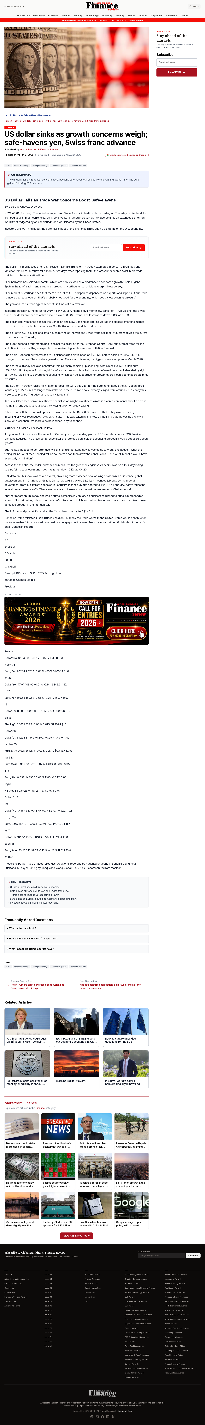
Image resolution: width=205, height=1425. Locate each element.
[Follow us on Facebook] (102, 1416)
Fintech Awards (131, 1328)
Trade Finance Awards (174, 1310)
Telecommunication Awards (177, 1301)
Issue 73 (48, 1328)
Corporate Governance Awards (138, 1315)
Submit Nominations (93, 1288)
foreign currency (40, 166)
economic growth (59, 166)
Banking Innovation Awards (136, 1368)
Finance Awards (132, 1377)
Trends (184, 16)
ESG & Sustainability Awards (137, 1337)
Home (7, 121)
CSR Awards (130, 1306)
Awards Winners (92, 1283)
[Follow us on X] (113, 1416)
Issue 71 (48, 1337)
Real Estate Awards (173, 1288)
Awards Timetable (92, 1279)
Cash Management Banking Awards (140, 1288)
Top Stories (23, 16)
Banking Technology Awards (137, 1292)
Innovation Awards (133, 1350)
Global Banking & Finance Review (39, 149)
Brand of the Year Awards (136, 1279)
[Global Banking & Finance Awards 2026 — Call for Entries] (76, 621)
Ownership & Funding (174, 1337)
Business (53, 16)
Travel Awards (171, 1324)
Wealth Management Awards (177, 1319)
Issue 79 (48, 1301)
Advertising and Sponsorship (16, 1279)
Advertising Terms (12, 1306)
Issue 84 (48, 1279)
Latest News (9, 1292)
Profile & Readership (13, 1283)
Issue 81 (48, 1292)
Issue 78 (48, 1306)
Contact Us (9, 1288)
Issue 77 (48, 1310)
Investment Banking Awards (136, 1359)
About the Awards (92, 1275)
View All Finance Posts (76, 1235)
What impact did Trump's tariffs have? (31, 949)
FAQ (86, 1301)
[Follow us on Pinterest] (91, 1416)
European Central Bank (98, 343)
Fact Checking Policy (174, 1355)
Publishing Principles (173, 1333)
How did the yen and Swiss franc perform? (34, 938)
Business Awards (132, 1283)
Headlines (171, 16)
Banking (78, 16)
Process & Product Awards (176, 1297)
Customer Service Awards (136, 1301)
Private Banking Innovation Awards (179, 1368)
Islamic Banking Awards (175, 1283)
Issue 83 (48, 1283)
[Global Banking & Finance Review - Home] (102, 6)
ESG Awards (130, 1342)
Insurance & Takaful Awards (137, 1355)
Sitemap (122, 1411)
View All (48, 1346)
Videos (131, 16)
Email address (144, 1251)
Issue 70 (48, 1342)
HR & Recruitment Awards (176, 1306)
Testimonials (90, 1292)
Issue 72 (48, 1333)
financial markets (78, 166)
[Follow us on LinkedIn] (107, 1416)
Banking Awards (132, 1364)
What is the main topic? (22, 928)
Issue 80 (48, 1297)
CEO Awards (130, 1297)
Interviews (39, 16)
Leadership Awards (173, 1279)
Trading (120, 16)
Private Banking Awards (175, 1364)
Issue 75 (48, 1319)
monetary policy (21, 166)
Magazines (156, 16)
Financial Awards (172, 1359)
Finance (66, 16)
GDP (8, 166)
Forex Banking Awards (134, 1346)
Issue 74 (48, 1324)
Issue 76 (48, 1315)
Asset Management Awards (137, 1275)
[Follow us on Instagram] (97, 1416)
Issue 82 (48, 1288)
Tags (130, 1411)
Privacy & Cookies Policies (15, 1297)
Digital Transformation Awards (138, 1324)
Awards (143, 16)
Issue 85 (48, 1275)
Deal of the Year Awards (135, 1310)
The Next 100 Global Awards (177, 1315)
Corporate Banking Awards (136, 1319)
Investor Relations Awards (176, 1275)
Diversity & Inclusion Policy (176, 1350)
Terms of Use (10, 1301)
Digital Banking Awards (134, 1373)
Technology (92, 16)
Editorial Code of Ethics (175, 1346)
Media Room (90, 1297)
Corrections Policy (173, 1342)
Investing (107, 16)
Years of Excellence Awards (177, 1328)
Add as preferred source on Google (128, 155)
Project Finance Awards (175, 1292)
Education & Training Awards (137, 1333)
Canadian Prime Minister (19, 518)
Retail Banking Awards (174, 1373)
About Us (8, 1275)
